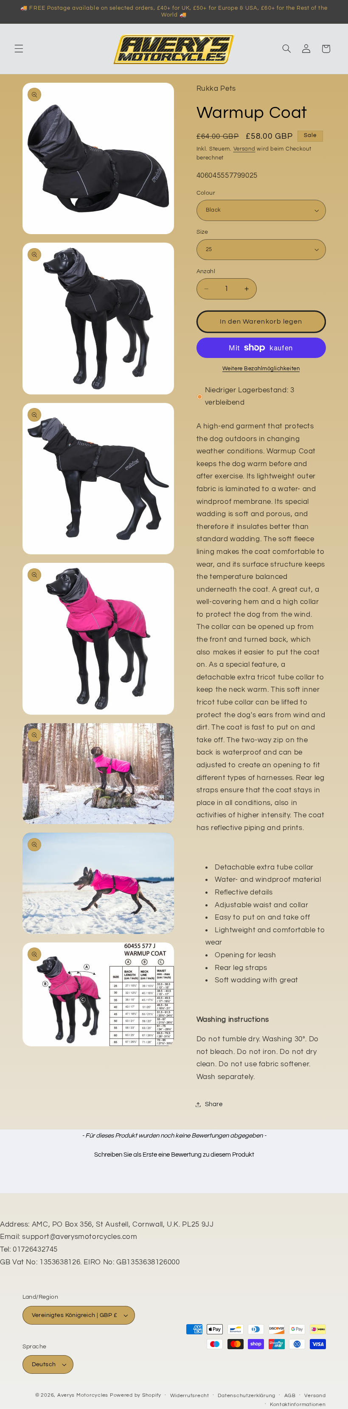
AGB (290, 1395)
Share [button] (214, 1104)
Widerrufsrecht (189, 1395)
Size (202, 232)
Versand (244, 149)
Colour (206, 193)
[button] (18, 49)
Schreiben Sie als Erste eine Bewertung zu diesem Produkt (174, 1155)
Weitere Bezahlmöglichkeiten (261, 369)
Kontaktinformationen (298, 1404)
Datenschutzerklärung (246, 1395)
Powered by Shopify (135, 1395)
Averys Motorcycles (82, 1395)
